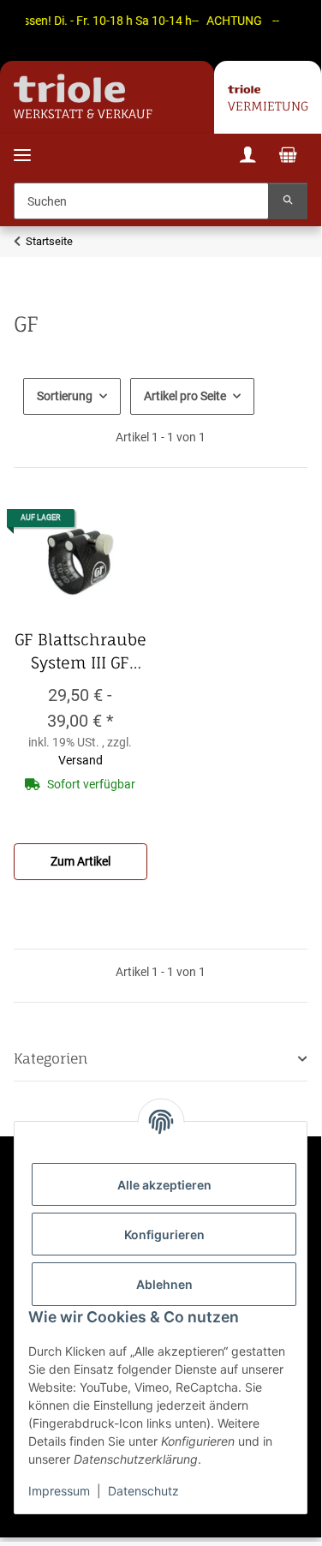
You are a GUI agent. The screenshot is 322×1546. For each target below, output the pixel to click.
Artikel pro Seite (185, 396)
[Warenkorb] (287, 157)
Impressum (59, 1490)
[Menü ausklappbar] (22, 144)
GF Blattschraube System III (80, 652)
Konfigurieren (164, 1234)
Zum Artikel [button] (80, 861)
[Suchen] (287, 201)
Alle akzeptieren (164, 1184)
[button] (247, 157)
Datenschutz (143, 1490)
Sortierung (64, 396)
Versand (80, 760)
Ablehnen (164, 1284)
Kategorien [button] (50, 1059)
